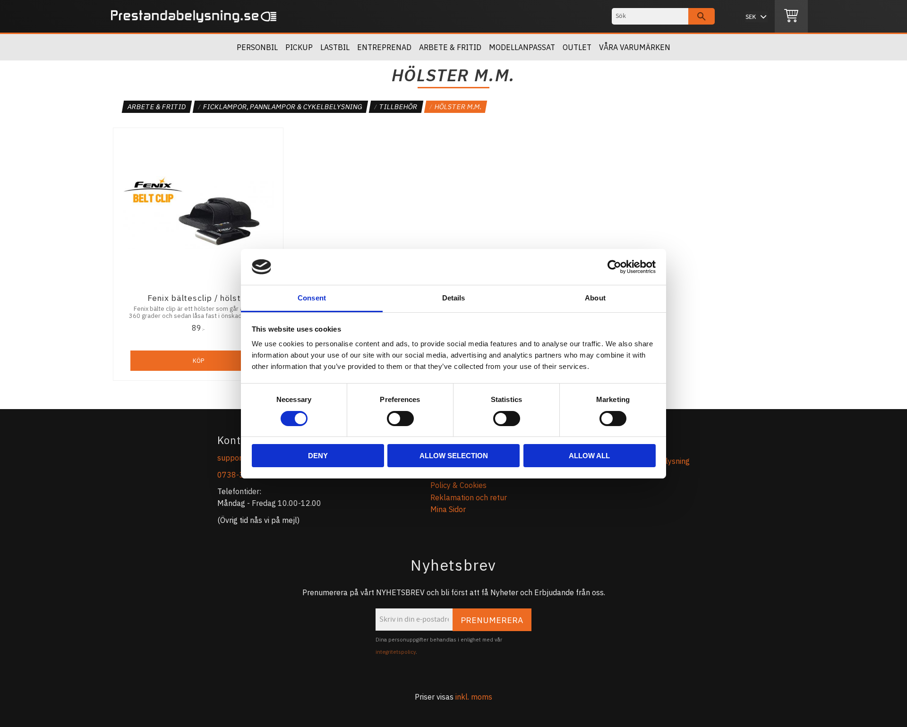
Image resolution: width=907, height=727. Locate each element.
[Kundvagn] (791, 16)
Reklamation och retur (468, 497)
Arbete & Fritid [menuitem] (450, 47)
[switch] (400, 418)
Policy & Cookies (458, 485)
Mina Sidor (448, 509)
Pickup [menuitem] (299, 47)
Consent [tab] (312, 298)
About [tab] (595, 298)
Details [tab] (453, 298)
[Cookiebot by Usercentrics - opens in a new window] (614, 267)
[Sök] (701, 16)
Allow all (589, 456)
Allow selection (453, 456)
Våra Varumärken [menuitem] (634, 47)
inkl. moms (473, 696)
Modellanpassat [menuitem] (522, 47)
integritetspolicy (396, 652)
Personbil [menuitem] (257, 47)
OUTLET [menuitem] (577, 47)
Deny (318, 456)
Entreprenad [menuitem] (384, 47)
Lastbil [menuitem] (335, 47)
